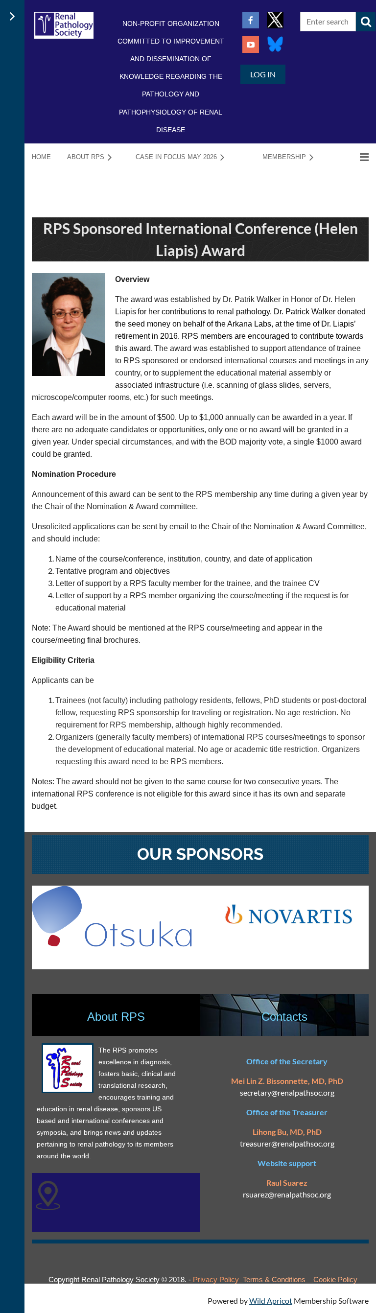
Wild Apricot (270, 1300)
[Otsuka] (112, 943)
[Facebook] (250, 20)
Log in (263, 74)
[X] (275, 20)
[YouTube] (250, 44)
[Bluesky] (275, 44)
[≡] (354, 156)
